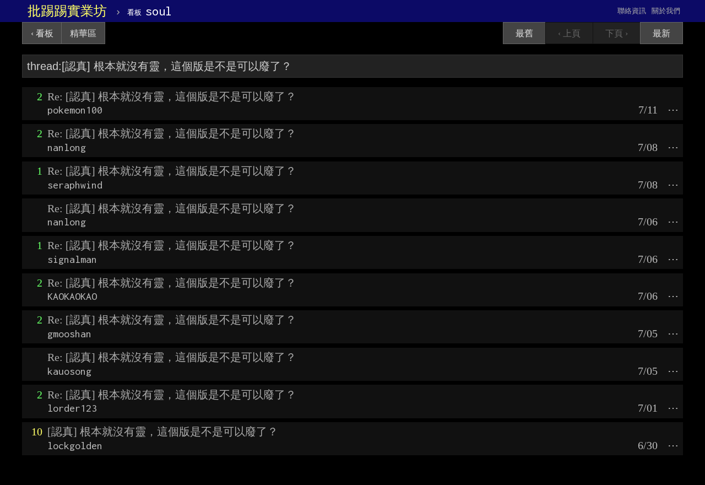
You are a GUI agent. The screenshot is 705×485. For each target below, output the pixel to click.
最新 (661, 33)
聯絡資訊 (631, 10)
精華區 (83, 33)
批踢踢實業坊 (67, 11)
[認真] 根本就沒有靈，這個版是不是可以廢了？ (162, 431)
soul (149, 11)
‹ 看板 (42, 33)
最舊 (524, 33)
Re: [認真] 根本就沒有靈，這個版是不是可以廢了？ (171, 96)
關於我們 (666, 10)
